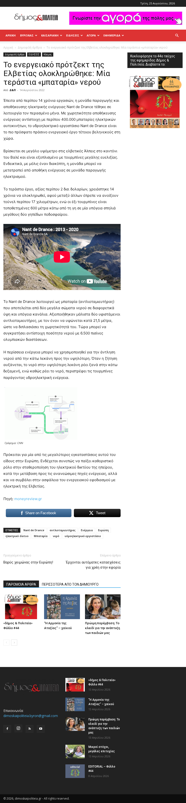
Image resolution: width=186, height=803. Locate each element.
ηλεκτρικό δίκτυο (17, 536)
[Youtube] (41, 729)
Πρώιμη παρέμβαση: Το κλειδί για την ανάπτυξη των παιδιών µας (102, 628)
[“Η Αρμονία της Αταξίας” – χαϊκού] (62, 606)
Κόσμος (48, 54)
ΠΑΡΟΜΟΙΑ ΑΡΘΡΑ (21, 584)
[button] (177, 35)
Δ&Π (12, 90)
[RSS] (29, 729)
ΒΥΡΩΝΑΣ (27, 35)
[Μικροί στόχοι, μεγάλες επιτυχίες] (75, 751)
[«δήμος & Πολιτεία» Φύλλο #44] (21, 606)
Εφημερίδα (111, 35)
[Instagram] (18, 728)
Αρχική (11, 35)
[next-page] (14, 643)
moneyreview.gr (28, 498)
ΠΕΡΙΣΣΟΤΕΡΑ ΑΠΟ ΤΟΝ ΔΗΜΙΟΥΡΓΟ (70, 584)
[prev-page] (6, 643)
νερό (56, 536)
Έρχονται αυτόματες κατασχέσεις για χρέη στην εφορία (93, 565)
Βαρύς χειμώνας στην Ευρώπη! (28, 562)
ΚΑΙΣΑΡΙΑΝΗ (50, 35)
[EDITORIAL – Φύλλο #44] (75, 771)
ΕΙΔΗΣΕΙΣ (72, 35)
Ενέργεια (87, 530)
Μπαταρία (40, 536)
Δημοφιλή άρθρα (30, 47)
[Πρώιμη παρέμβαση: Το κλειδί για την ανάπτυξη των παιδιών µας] (103, 606)
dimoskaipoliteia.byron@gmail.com (30, 715)
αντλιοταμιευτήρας (63, 530)
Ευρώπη (103, 530)
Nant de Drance (33, 530)
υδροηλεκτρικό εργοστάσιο (83, 536)
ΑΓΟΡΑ (91, 35)
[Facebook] (7, 729)
